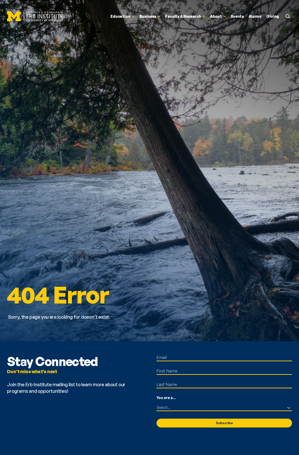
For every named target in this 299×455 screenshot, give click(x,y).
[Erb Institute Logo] (35, 16)
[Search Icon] (288, 16)
